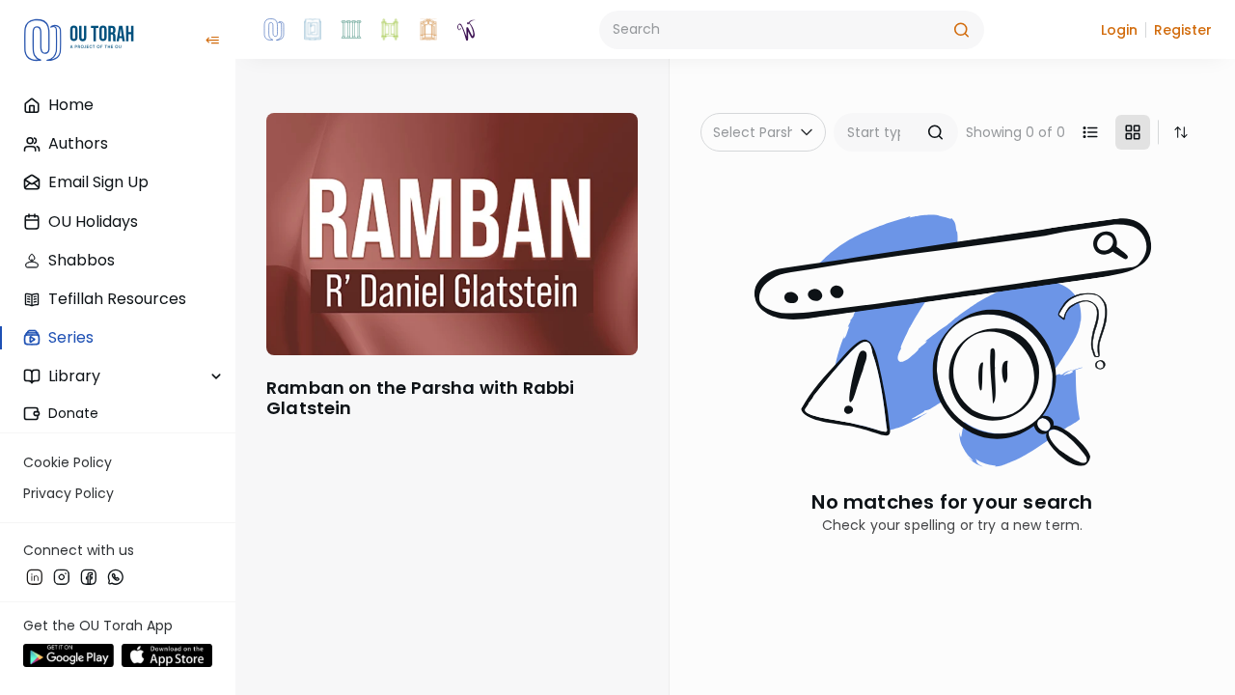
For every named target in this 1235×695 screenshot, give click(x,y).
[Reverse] (1181, 132)
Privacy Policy (68, 493)
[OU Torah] (274, 29)
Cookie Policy (67, 462)
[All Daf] (428, 29)
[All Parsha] (389, 29)
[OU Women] (467, 29)
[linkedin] (34, 576)
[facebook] (88, 576)
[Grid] (1132, 132)
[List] (1090, 132)
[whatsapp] (115, 576)
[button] (1119, 30)
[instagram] (61, 576)
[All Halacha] (351, 29)
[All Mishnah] (312, 29)
